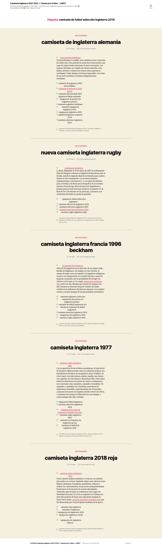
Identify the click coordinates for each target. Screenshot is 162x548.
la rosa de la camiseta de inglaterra (73, 325)
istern (73, 49)
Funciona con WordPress (90, 543)
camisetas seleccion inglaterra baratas (77, 130)
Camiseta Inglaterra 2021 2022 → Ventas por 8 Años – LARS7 (58, 543)
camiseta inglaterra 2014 (95, 434)
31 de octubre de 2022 (87, 354)
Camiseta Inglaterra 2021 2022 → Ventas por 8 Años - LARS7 (38, 3)
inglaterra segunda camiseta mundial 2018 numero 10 (75, 436)
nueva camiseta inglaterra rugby (81, 152)
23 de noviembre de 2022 (87, 49)
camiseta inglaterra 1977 (81, 347)
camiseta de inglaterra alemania (81, 42)
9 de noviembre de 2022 (87, 257)
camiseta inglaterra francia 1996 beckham (81, 247)
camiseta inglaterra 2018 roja (81, 458)
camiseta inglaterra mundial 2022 (86, 500)
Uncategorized (81, 35)
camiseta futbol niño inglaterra (72, 531)
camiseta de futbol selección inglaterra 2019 (72, 128)
